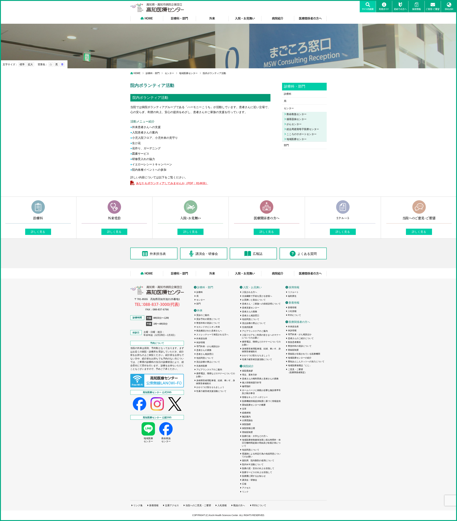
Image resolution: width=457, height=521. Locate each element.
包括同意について (205, 358)
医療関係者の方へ (310, 18)
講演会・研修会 (206, 254)
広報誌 (257, 254)
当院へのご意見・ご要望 (198, 505)
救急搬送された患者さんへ (209, 330)
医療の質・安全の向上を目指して (258, 468)
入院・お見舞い (245, 18)
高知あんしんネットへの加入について (306, 361)
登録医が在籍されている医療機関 (304, 354)
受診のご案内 (202, 315)
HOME (149, 18)
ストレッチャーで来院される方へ (212, 334)
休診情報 (200, 342)
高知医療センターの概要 (254, 405)
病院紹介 (277, 18)
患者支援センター (250, 307)
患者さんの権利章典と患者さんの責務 (260, 378)
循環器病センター (297, 119)
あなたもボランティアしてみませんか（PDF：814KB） (172, 183)
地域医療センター (188, 73)
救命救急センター (297, 114)
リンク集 (138, 505)
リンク (245, 491)
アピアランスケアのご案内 (209, 369)
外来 (212, 18)
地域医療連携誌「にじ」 (300, 365)
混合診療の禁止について (208, 362)
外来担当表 (158, 254)
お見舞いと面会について (254, 300)
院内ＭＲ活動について (252, 464)
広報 (244, 484)
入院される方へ (249, 292)
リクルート (293, 292)
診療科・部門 (179, 18)
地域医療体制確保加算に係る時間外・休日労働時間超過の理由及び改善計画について (261, 443)
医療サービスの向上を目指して (257, 472)
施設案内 (246, 416)
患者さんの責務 (203, 350)
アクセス (246, 488)
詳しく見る (38, 231)
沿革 (244, 409)
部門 (286, 145)
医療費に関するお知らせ (254, 476)
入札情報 (292, 311)
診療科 (287, 93)
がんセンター (294, 124)
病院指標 (246, 424)
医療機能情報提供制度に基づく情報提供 (261, 401)
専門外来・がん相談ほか (208, 346)
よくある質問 (307, 254)
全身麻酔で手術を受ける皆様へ (257, 296)
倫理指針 (246, 386)
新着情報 (294, 302)
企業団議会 (247, 420)
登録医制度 (247, 432)
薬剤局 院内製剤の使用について (258, 460)
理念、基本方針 (249, 374)
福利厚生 (292, 296)
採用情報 (294, 287)
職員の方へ (239, 505)
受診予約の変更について (208, 319)
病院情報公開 (248, 428)
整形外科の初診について (208, 323)
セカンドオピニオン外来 (208, 327)
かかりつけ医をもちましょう (210, 387)
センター (169, 73)
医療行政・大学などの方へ (255, 436)
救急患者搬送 (294, 342)
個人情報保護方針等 (251, 382)
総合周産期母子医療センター (303, 129)
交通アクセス (172, 505)
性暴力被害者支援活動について (211, 391)
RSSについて (294, 315)
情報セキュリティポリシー (255, 397)
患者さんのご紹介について (301, 338)
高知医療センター (157, 7)
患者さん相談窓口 (205, 354)
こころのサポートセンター (302, 134)
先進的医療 (201, 366)
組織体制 (246, 412)
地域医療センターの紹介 (300, 358)
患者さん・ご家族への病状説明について (261, 304)
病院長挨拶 (247, 371)
